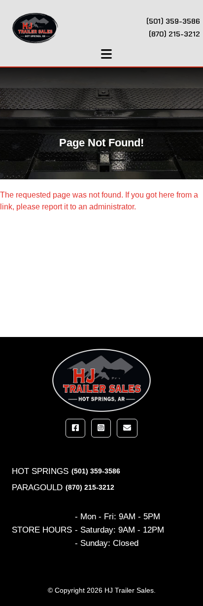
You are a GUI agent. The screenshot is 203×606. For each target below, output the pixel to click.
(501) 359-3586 (95, 471)
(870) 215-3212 (90, 487)
